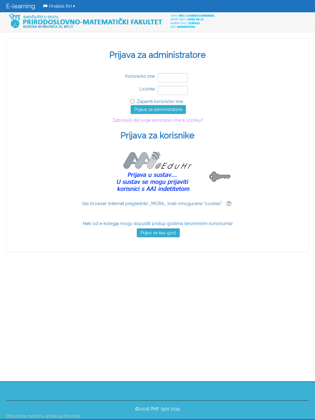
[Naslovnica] (110, 21)
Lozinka (147, 88)
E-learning (20, 6)
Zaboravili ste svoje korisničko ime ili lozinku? (157, 129)
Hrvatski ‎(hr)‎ (60, 6)
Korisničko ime (140, 76)
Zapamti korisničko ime (160, 101)
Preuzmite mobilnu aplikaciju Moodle (43, 416)
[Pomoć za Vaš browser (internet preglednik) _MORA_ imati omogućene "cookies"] (228, 203)
